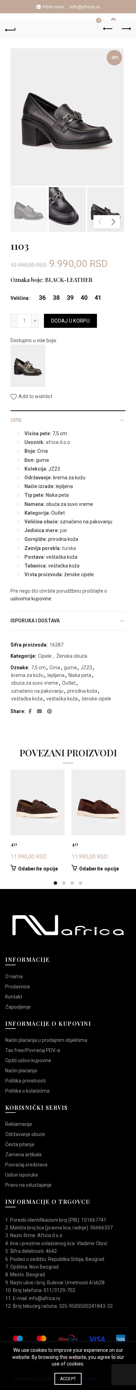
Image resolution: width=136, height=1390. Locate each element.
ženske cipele (79, 574)
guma (42, 460)
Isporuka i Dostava (35, 620)
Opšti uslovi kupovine (28, 1060)
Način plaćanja (21, 1070)
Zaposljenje (18, 1007)
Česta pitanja (19, 1144)
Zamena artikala (23, 1154)
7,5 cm (59, 433)
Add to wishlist (35, 396)
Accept (68, 1378)
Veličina (19, 298)
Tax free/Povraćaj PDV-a (32, 1050)
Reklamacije (18, 1124)
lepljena (64, 486)
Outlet (58, 513)
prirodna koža (63, 539)
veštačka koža (61, 557)
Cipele (45, 656)
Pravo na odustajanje (28, 1185)
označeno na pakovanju (86, 521)
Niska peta (57, 495)
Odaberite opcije (38, 869)
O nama (14, 976)
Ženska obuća (71, 656)
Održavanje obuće (25, 1134)
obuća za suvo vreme (69, 504)
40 (13, 843)
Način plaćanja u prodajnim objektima (46, 1040)
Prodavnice (17, 986)
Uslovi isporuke (21, 1175)
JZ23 (54, 469)
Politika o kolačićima (27, 1091)
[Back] (10, 29)
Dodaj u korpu (70, 321)
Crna (42, 451)
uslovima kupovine (30, 598)
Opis (16, 420)
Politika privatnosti (25, 1081)
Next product (125, 29)
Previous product (108, 29)
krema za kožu (69, 477)
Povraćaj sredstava (26, 1164)
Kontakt (13, 997)
